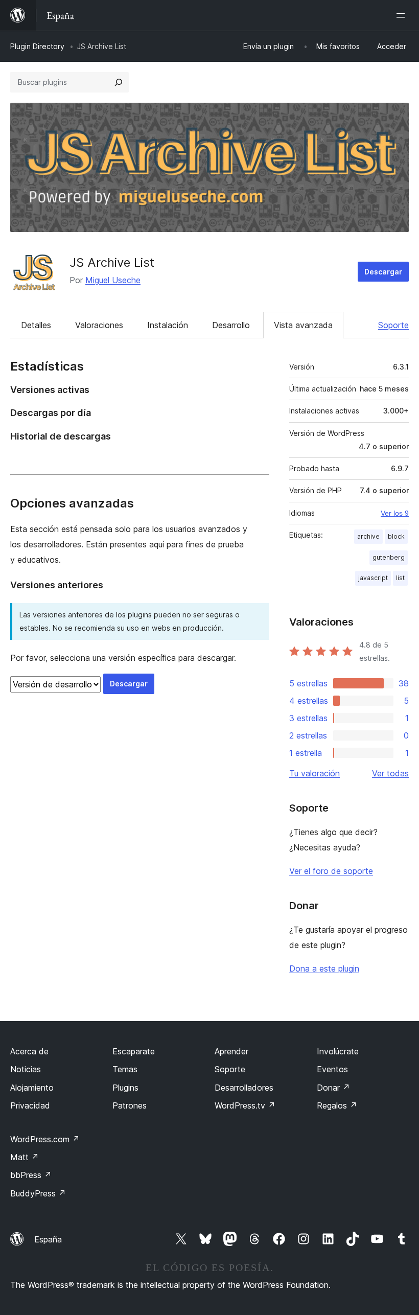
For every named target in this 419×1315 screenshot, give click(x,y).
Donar (333, 1087)
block (396, 536)
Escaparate (133, 1051)
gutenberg (389, 557)
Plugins (125, 1087)
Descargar (383, 271)
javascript (373, 578)
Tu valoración (314, 773)
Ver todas (390, 773)
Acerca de (29, 1051)
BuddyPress (38, 1193)
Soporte (393, 325)
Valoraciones (99, 325)
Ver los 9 (395, 513)
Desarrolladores (244, 1087)
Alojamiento (32, 1087)
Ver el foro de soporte (331, 871)
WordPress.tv (245, 1105)
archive (368, 536)
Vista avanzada (303, 325)
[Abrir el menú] (402, 15)
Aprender (231, 1051)
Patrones (129, 1105)
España (48, 1239)
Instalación (167, 325)
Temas (124, 1069)
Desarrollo (231, 325)
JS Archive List (111, 262)
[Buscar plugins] (118, 82)
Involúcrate (338, 1051)
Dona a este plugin (324, 968)
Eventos (332, 1069)
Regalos (337, 1105)
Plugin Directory (37, 46)
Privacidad (30, 1105)
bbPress (31, 1175)
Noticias (25, 1069)
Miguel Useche (113, 280)
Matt (24, 1157)
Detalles (36, 325)
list (400, 578)
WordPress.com (45, 1139)
